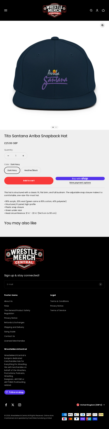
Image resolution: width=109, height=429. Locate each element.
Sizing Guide (9, 331)
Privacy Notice (10, 318)
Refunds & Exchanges (14, 322)
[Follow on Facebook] (6, 405)
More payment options (80, 182)
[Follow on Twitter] (13, 405)
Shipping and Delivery (14, 327)
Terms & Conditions (59, 301)
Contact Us (9, 336)
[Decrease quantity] (8, 156)
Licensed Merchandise (14, 341)
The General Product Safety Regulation (17, 312)
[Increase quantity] (23, 156)
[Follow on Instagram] (19, 405)
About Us (8, 301)
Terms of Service (58, 310)
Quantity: (8, 150)
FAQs (6, 306)
